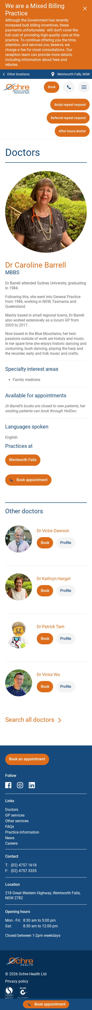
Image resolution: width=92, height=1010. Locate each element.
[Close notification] (85, 8)
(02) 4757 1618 (24, 865)
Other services (17, 821)
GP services (15, 815)
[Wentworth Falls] (15, 86)
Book (53, 88)
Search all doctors (29, 719)
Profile (65, 542)
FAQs (9, 826)
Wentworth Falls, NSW (70, 74)
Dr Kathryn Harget (54, 578)
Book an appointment (29, 761)
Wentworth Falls (22, 460)
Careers (11, 843)
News (9, 838)
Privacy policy (16, 981)
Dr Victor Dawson (53, 530)
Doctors (11, 809)
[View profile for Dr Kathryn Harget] (18, 587)
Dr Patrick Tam (50, 626)
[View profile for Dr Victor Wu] (18, 683)
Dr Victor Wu (48, 674)
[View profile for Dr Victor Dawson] (18, 540)
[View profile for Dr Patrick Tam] (18, 635)
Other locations (18, 74)
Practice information (22, 832)
